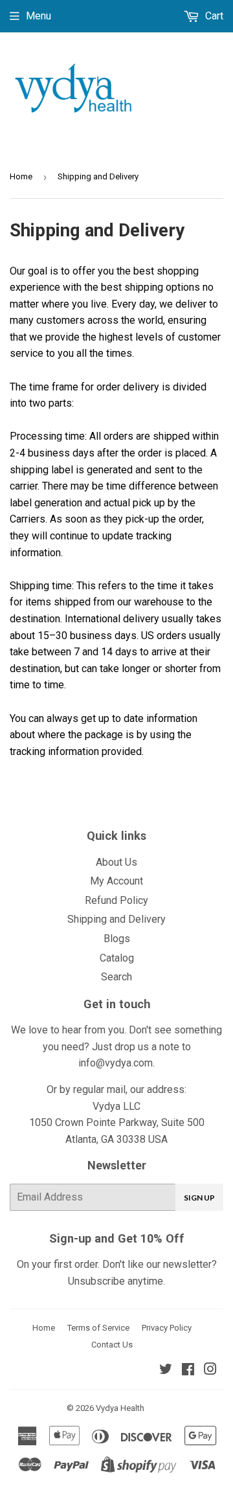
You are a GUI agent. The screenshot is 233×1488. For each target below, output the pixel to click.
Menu (38, 16)
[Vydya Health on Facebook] (188, 1370)
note (169, 1047)
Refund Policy (116, 900)
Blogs (117, 938)
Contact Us (112, 1344)
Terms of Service (98, 1328)
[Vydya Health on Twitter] (165, 1370)
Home (21, 176)
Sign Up (199, 1197)
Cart (213, 16)
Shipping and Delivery (116, 919)
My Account (116, 881)
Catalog (117, 958)
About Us (116, 862)
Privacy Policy (167, 1328)
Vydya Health (120, 1408)
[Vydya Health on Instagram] (210, 1370)
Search (116, 977)
